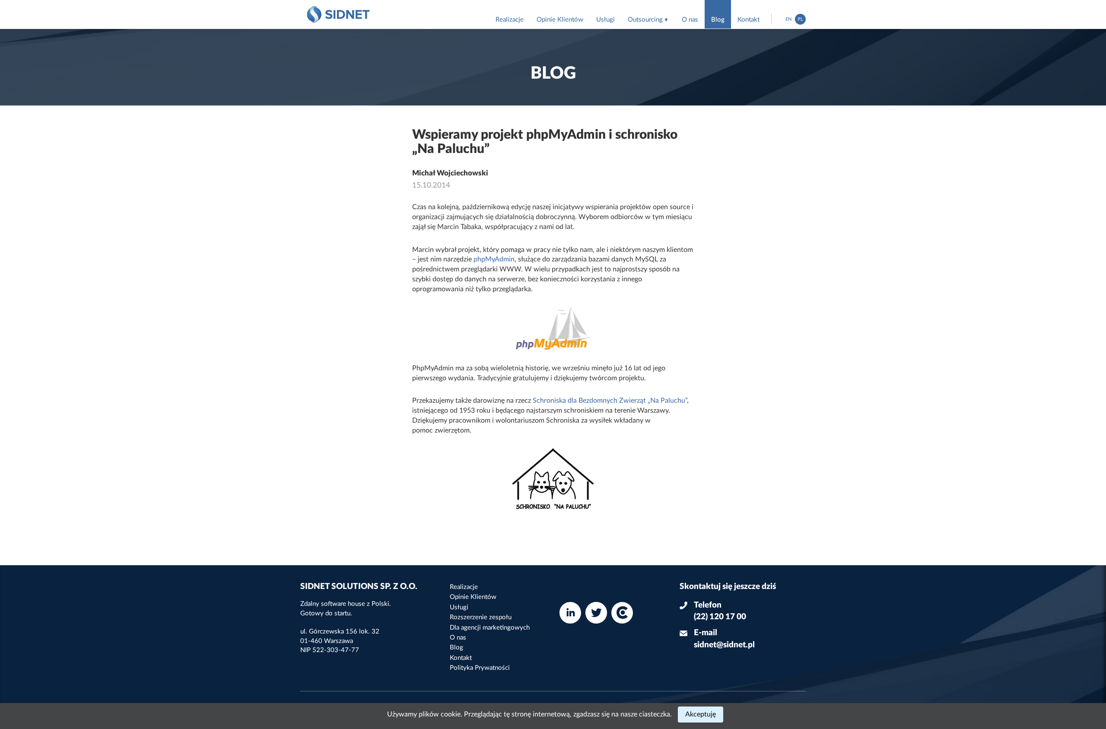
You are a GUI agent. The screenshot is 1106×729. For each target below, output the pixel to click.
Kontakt (748, 19)
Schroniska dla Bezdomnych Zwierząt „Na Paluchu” (610, 400)
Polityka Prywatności (480, 668)
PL (800, 19)
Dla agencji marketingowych (490, 627)
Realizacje (510, 19)
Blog (718, 19)
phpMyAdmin (494, 259)
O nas (690, 19)
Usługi (605, 19)
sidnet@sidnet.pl (724, 645)
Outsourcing (645, 19)
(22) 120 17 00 (720, 617)
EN (788, 19)
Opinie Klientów (560, 19)
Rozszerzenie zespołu (481, 617)
